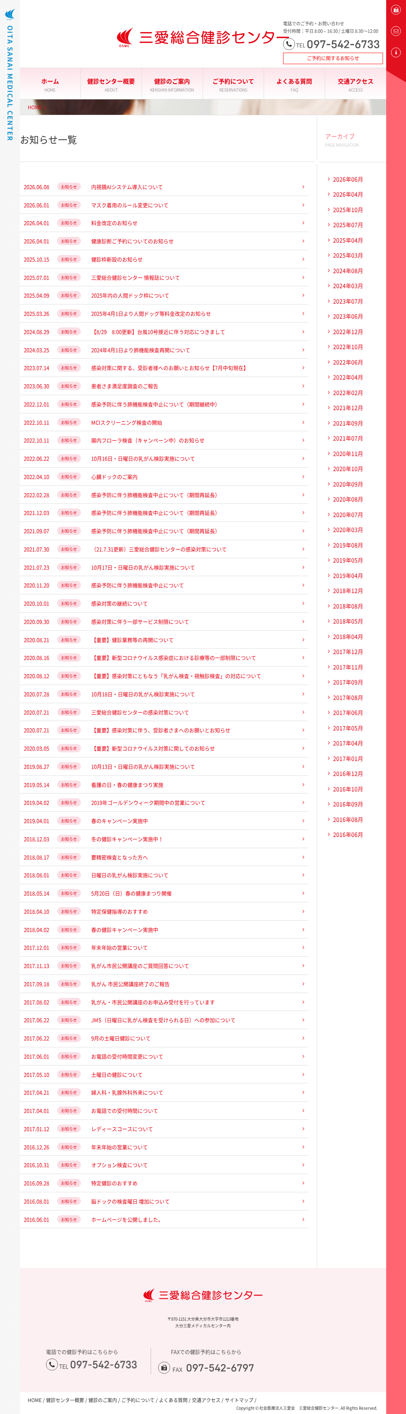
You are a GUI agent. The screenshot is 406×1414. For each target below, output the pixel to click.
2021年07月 (348, 438)
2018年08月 (348, 606)
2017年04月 (348, 743)
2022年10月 (348, 346)
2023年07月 (348, 301)
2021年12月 (348, 407)
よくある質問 (294, 85)
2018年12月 (348, 590)
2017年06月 (348, 712)
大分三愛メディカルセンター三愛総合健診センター (203, 38)
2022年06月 (348, 362)
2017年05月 (348, 728)
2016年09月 (348, 804)
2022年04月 (348, 377)
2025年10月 (348, 209)
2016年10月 (348, 789)
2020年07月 (348, 514)
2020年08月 (348, 499)
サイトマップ (239, 1400)
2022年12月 (348, 331)
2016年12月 (348, 773)
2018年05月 (348, 621)
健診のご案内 (172, 85)
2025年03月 (348, 255)
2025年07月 (348, 224)
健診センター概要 (111, 85)
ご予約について (233, 85)
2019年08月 (348, 545)
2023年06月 (348, 316)
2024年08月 (348, 270)
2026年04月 (348, 194)
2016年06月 (348, 834)
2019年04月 (348, 575)
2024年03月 (348, 285)
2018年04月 (348, 636)
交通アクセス (355, 85)
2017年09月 (348, 682)
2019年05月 (348, 560)
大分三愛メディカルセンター (10, 104)
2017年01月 (348, 758)
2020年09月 (348, 484)
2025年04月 (348, 240)
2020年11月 (348, 453)
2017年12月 (348, 651)
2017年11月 (348, 667)
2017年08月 (348, 697)
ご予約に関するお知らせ (333, 58)
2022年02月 (348, 392)
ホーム (50, 85)
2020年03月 (348, 529)
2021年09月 (348, 423)
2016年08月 (348, 819)
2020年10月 (348, 468)
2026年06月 (348, 179)
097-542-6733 (343, 44)
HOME (35, 107)
